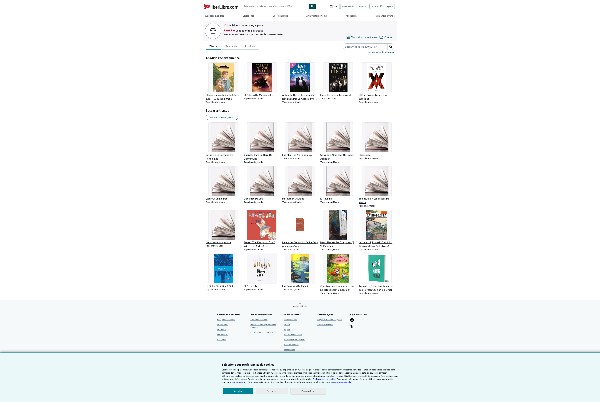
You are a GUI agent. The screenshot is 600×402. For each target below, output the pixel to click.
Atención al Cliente (325, 324)
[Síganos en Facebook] (352, 320)
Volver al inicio (300, 306)
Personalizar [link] (308, 391)
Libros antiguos (280, 15)
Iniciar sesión (348, 6)
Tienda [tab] (213, 46)
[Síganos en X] (352, 327)
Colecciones (248, 15)
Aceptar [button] (238, 391)
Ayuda (390, 6)
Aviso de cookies (291, 344)
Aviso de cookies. (238, 382)
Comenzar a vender (385, 15)
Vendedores (351, 15)
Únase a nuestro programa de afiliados (263, 325)
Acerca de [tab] (231, 46)
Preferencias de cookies (324, 379)
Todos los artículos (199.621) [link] (222, 117)
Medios (287, 324)
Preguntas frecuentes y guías (329, 319)
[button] (390, 47)
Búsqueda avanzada (214, 15)
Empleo (287, 329)
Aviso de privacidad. (342, 382)
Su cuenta (363, 6)
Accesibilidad (289, 349)
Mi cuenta (221, 329)
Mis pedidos (222, 334)
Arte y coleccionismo (316, 15)
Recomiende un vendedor (261, 332)
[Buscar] (312, 6)
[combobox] (275, 6)
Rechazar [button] (272, 391)
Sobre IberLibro (290, 319)
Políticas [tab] (250, 46)
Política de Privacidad (293, 334)
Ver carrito (221, 339)
